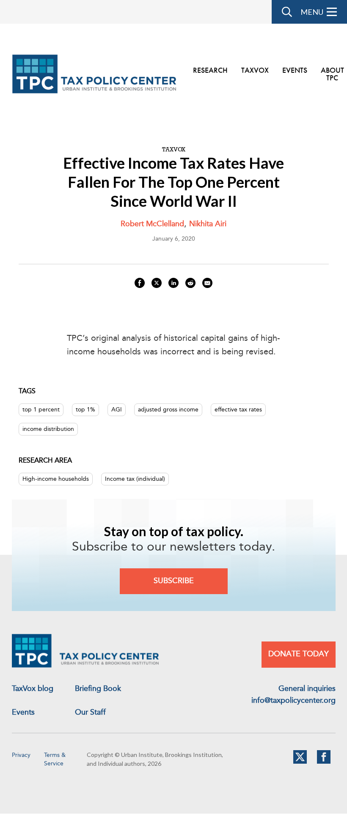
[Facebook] (323, 762)
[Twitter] (300, 762)
